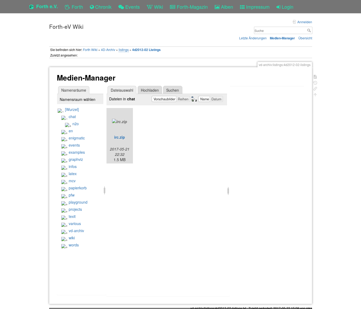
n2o (75, 123)
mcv (72, 180)
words (74, 244)
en (71, 130)
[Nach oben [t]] (315, 94)
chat (72, 116)
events (74, 145)
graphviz (76, 159)
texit (72, 216)
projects (75, 209)
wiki (72, 237)
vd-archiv (76, 230)
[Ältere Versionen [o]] (315, 82)
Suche (309, 30)
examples (77, 152)
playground (78, 202)
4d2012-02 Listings (146, 49)
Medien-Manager (282, 38)
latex (73, 173)
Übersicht (305, 38)
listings (124, 49)
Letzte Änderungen (253, 38)
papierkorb (78, 187)
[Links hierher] (315, 88)
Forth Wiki (90, 49)
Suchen (172, 90)
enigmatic (77, 138)
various (75, 223)
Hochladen (150, 90)
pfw (72, 195)
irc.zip (119, 137)
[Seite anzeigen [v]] (315, 76)
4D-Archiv (108, 49)
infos (73, 166)
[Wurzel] (72, 109)
